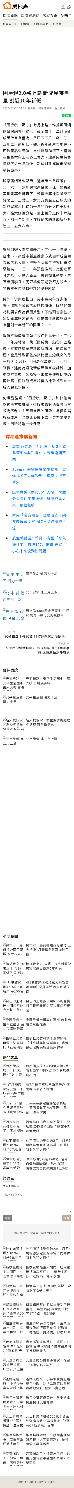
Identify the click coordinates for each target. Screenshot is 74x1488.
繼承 (26, 24)
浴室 (59, 24)
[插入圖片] (57, 1218)
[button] (69, 7)
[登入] (63, 7)
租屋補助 (42, 24)
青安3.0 (11, 24)
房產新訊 (10, 15)
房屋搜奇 (50, 15)
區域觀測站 (30, 15)
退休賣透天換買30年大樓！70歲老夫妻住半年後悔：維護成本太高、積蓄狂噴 (39, 498)
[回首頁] (15, 5)
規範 (7, 1218)
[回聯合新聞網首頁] (7, 5)
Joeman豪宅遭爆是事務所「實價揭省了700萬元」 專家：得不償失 (39, 476)
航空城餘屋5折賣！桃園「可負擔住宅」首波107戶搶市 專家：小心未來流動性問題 (39, 544)
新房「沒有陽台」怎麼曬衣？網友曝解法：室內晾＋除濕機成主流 (39, 521)
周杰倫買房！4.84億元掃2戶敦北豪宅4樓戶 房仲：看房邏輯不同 (39, 453)
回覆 (66, 1218)
